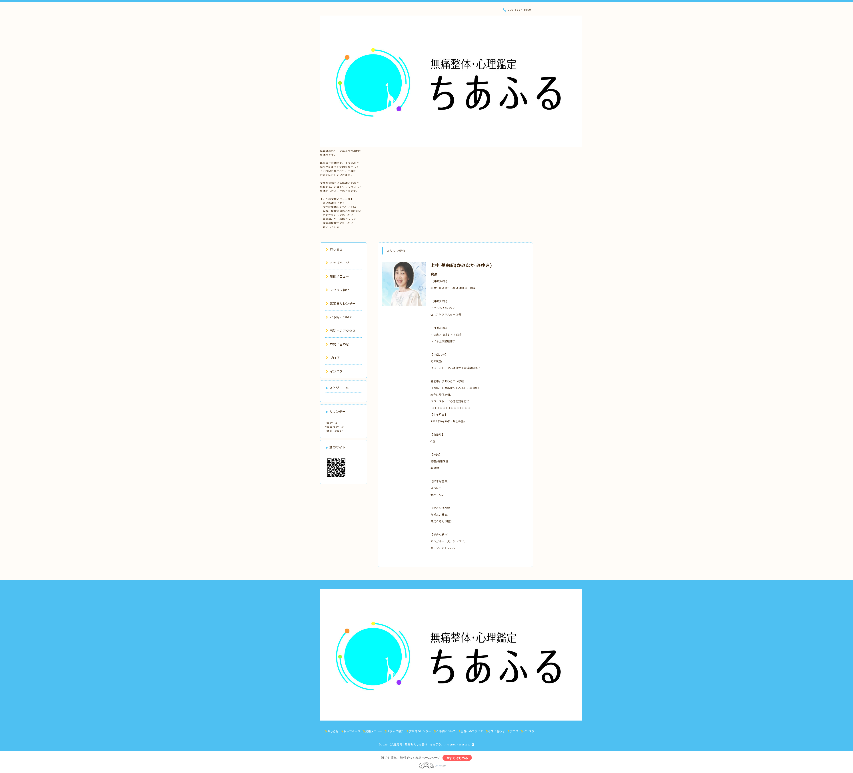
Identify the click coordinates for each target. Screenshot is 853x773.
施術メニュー (339, 276)
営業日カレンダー (343, 303)
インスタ (336, 371)
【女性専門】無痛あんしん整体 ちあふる (414, 744)
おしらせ (336, 249)
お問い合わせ (339, 344)
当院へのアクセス (343, 330)
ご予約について (341, 317)
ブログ (334, 358)
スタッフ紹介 (339, 290)
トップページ (339, 263)
